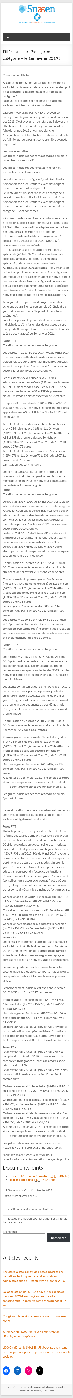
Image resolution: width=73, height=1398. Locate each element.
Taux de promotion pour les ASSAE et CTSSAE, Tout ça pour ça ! (35, 1220)
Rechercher (10, 1231)
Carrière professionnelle (22, 1195)
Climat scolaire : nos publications (30, 1209)
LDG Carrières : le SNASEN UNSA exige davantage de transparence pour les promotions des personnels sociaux (36, 1352)
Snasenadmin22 (17, 1190)
